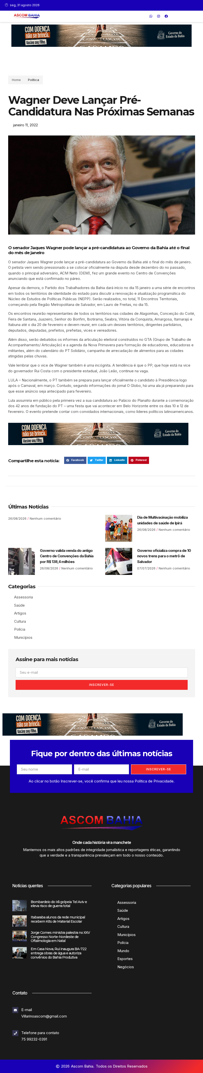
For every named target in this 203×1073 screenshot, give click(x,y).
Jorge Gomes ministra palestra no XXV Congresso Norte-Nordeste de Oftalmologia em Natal (60, 936)
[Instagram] (158, 16)
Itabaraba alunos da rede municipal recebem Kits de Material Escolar (58, 919)
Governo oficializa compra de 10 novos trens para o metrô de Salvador (164, 556)
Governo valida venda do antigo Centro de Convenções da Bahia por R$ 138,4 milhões (66, 556)
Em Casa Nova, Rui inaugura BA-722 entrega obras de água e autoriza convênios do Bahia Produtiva (58, 953)
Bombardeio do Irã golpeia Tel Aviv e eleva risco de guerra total (59, 904)
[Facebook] (166, 16)
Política (33, 80)
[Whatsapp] (151, 16)
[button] (143, 16)
